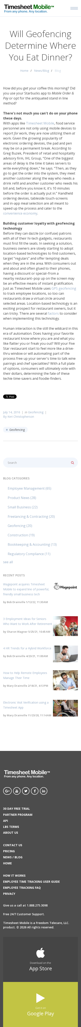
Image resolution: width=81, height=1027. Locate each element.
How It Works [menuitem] (14, 875)
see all (8, 562)
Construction (21, 535)
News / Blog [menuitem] (12, 857)
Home (24, 71)
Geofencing (35, 412)
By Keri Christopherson (18, 417)
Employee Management (29, 488)
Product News (22, 497)
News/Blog (41, 71)
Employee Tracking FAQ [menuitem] (22, 888)
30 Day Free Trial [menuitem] (16, 809)
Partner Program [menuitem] (17, 815)
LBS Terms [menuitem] (11, 827)
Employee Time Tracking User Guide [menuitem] (31, 882)
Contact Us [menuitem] (12, 845)
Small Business (23, 507)
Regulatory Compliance (29, 554)
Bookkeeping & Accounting (32, 544)
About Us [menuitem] (10, 833)
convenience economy (20, 213)
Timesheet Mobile (40, 123)
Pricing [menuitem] (9, 851)
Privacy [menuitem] (9, 894)
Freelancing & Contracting (31, 516)
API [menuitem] (5, 821)
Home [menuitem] (7, 863)
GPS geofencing (64, 288)
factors (53, 313)
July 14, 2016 (11, 412)
